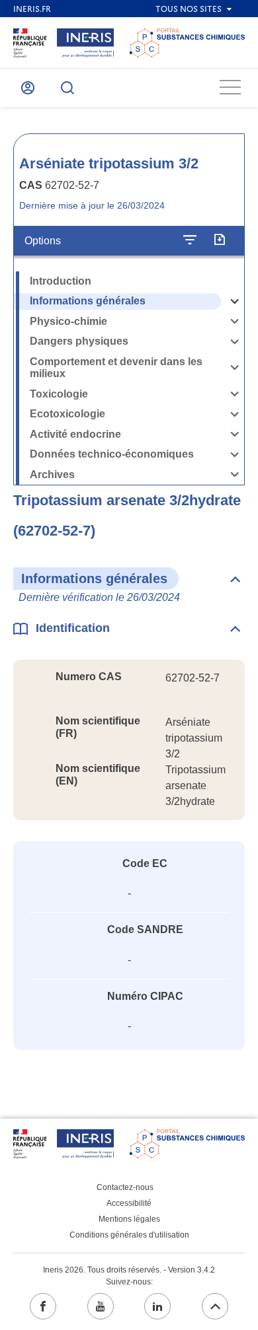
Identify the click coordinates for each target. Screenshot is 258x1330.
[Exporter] (219, 240)
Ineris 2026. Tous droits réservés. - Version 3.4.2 (129, 1270)
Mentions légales (129, 1219)
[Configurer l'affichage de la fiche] (190, 240)
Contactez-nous (125, 1187)
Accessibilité (129, 1203)
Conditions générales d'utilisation (129, 1235)
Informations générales (88, 300)
